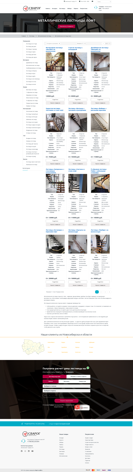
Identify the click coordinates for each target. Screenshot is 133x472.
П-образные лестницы (32, 100)
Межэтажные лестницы (32, 98)
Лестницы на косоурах (32, 122)
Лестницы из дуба (30, 76)
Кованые (61, 453)
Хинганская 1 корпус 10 (70, 1)
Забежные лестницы (31, 119)
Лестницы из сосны (31, 81)
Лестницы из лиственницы (33, 79)
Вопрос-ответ (88, 447)
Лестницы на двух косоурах (33, 125)
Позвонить (70, 372)
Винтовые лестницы (31, 89)
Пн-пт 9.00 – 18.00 (85, 1)
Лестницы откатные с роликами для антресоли (32, 152)
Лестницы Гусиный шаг (32, 114)
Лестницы (31, 36)
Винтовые (62, 451)
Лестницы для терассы (32, 144)
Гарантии (87, 460)
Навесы (61, 444)
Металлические (63, 456)
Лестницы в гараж (30, 52)
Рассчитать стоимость (66, 26)
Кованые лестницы (31, 141)
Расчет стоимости (55, 103)
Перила (61, 447)
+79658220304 (108, 6)
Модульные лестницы (31, 130)
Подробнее (55, 99)
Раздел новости (89, 444)
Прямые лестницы (30, 106)
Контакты (87, 456)
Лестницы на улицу (31, 156)
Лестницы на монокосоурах (33, 127)
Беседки (61, 438)
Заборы (61, 442)
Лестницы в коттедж (31, 43)
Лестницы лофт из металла (33, 162)
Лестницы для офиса (31, 57)
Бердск (63, 342)
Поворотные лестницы (32, 103)
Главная (23, 36)
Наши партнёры (89, 440)
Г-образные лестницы (31, 92)
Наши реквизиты (89, 453)
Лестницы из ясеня (31, 84)
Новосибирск (51, 342)
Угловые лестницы (31, 133)
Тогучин (50, 352)
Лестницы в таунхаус (31, 49)
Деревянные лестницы (32, 62)
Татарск (91, 347)
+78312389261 (105, 8)
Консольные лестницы (32, 111)
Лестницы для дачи (31, 46)
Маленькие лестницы (31, 164)
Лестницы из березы (31, 71)
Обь (49, 347)
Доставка (87, 458)
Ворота (61, 440)
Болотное (77, 352)
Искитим (77, 342)
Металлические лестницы (44, 36)
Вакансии (87, 449)
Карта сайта (38, 470)
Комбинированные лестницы (33, 68)
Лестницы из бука (30, 73)
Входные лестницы (31, 138)
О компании (88, 451)
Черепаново (64, 352)
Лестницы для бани (31, 54)
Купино (91, 352)
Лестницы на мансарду (32, 149)
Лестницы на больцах (31, 116)
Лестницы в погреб (31, 146)
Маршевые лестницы (31, 95)
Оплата (87, 463)
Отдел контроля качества (92, 442)
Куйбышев (91, 342)
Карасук (77, 347)
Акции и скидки (89, 438)
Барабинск (64, 347)
